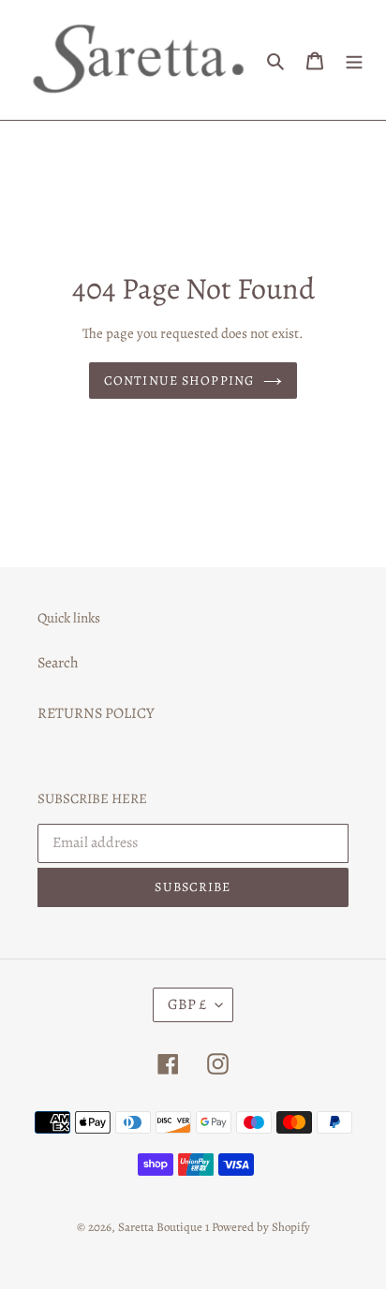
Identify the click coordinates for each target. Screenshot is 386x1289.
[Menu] (354, 60)
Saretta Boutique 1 (163, 1227)
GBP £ (187, 1004)
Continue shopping (179, 380)
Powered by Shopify (261, 1227)
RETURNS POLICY (96, 713)
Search (58, 662)
